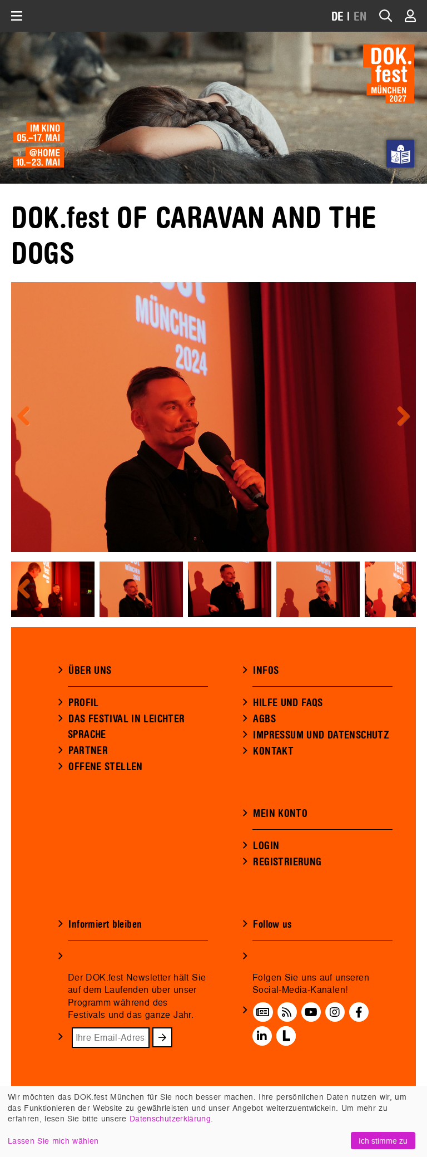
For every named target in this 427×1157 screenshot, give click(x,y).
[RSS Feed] (287, 1012)
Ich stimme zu (383, 1140)
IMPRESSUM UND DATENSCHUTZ (321, 735)
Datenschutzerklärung (170, 1118)
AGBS (264, 719)
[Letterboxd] (286, 1036)
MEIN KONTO (280, 813)
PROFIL (83, 702)
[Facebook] (359, 1012)
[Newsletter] (262, 1012)
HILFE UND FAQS (287, 702)
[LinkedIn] (262, 1036)
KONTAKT (273, 751)
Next (399, 417)
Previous (28, 417)
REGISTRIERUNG (287, 862)
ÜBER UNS (89, 670)
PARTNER (88, 750)
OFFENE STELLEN (105, 766)
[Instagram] (335, 1012)
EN (360, 17)
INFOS (266, 670)
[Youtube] (311, 1012)
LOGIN (266, 845)
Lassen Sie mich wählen (53, 1140)
